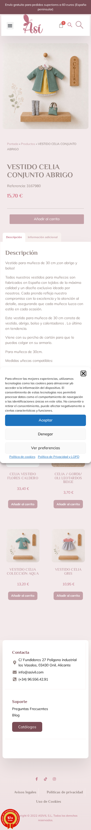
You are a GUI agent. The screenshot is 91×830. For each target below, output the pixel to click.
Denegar (45, 434)
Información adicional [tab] (43, 237)
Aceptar (46, 420)
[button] (83, 373)
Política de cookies (22, 457)
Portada (12, 144)
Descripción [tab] (14, 237)
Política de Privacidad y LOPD (58, 457)
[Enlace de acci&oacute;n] (36, 779)
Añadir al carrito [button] (22, 504)
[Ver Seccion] (33, 23)
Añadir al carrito (47, 219)
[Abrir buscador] (79, 24)
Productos (28, 144)
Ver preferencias (45, 447)
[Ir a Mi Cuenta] (70, 25)
